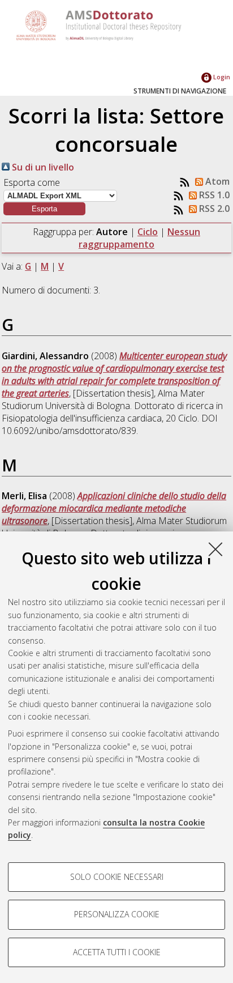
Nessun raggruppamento (139, 237)
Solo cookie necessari (116, 876)
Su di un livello (42, 167)
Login (221, 77)
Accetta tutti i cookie (117, 952)
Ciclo (147, 231)
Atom (216, 181)
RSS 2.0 (213, 208)
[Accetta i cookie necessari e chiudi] (215, 549)
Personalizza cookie (116, 914)
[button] (44, 208)
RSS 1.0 (213, 195)
